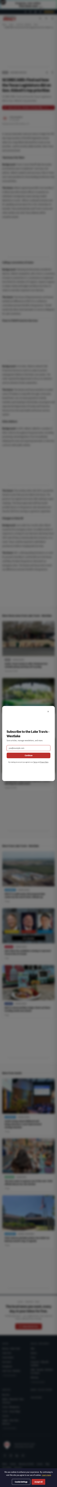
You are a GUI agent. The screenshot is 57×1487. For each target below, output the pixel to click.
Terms (35, 762)
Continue (28, 755)
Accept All (38, 1482)
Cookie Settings (21, 1482)
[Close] (48, 711)
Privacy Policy (44, 762)
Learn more (46, 1475)
